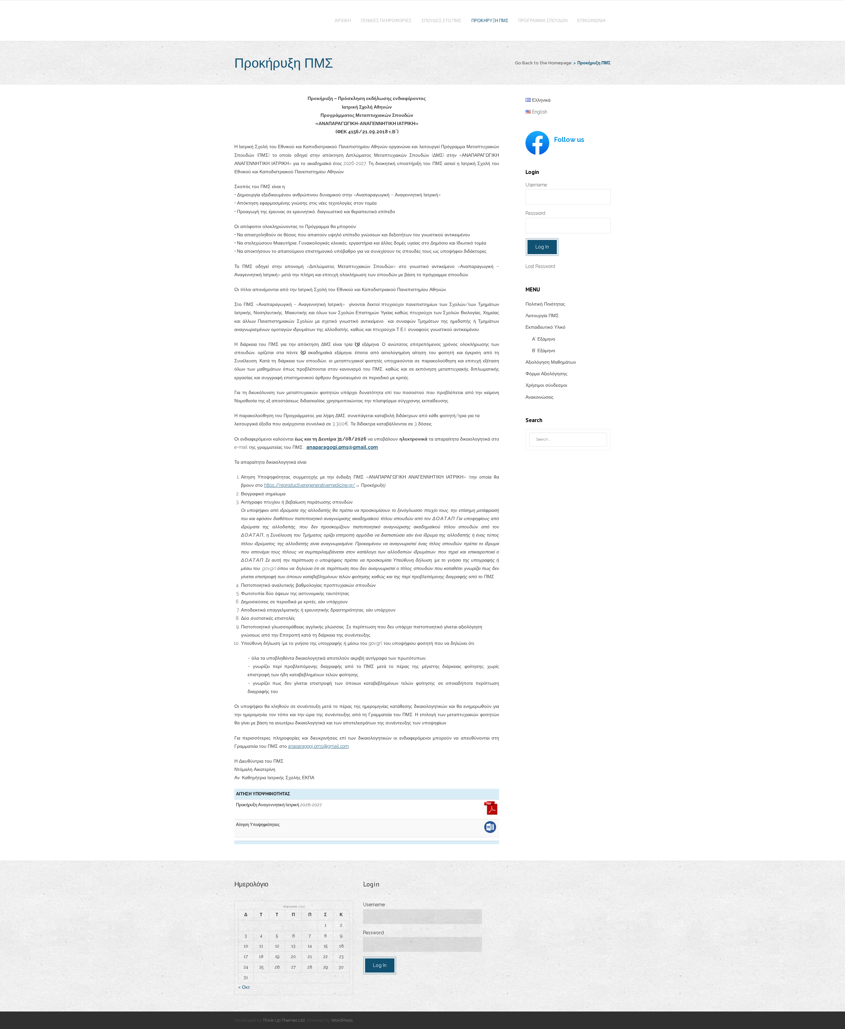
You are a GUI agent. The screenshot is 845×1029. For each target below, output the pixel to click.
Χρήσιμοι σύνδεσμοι (546, 385)
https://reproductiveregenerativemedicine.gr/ (309, 485)
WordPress (342, 1020)
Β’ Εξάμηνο (543, 350)
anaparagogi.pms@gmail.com (318, 746)
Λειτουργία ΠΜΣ (542, 315)
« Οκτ (244, 987)
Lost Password (540, 266)
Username (536, 184)
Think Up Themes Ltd (284, 1020)
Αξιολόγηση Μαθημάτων (550, 362)
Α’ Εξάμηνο (543, 339)
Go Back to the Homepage (543, 62)
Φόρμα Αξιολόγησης (546, 373)
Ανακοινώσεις (539, 397)
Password (535, 213)
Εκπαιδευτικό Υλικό (545, 327)
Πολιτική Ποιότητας (545, 304)
